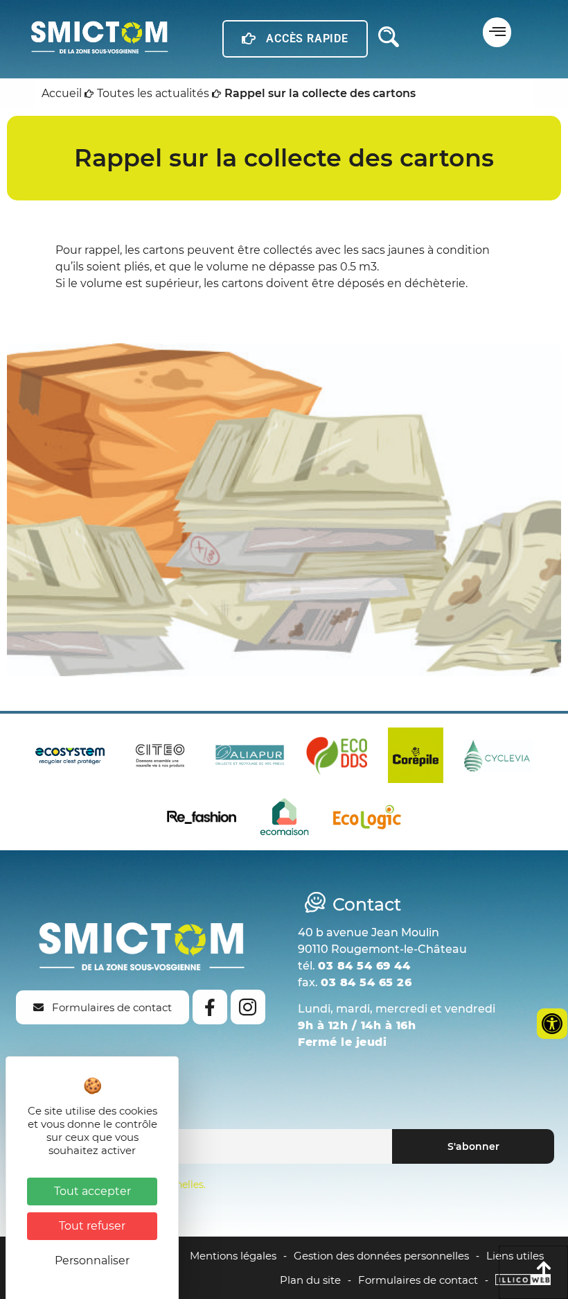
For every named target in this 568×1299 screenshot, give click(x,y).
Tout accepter (92, 1191)
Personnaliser (92, 1260)
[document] (284, 649)
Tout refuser (92, 1225)
